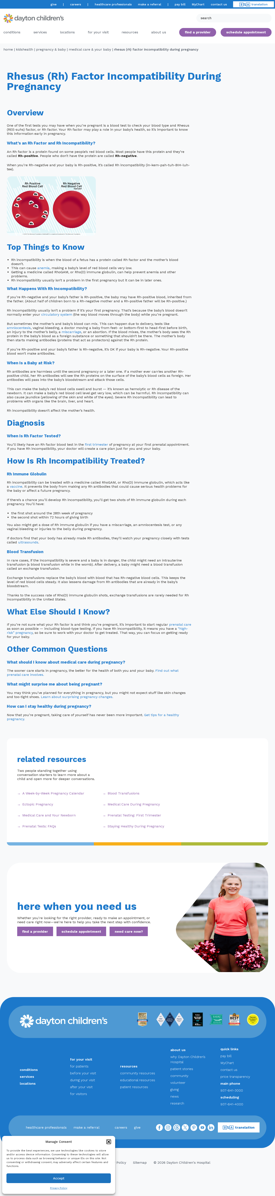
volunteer (177, 1083)
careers (75, 4)
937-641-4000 (231, 1104)
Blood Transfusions (123, 793)
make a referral (149, 4)
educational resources (137, 1080)
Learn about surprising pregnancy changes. (77, 697)
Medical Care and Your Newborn (49, 815)
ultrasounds (28, 542)
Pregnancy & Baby (51, 49)
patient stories (181, 1069)
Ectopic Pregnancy (37, 804)
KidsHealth (24, 49)
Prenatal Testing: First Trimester (134, 815)
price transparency (235, 1077)
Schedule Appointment (246, 32)
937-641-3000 (231, 1090)
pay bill (180, 4)
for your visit (98, 32)
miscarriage (71, 332)
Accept (58, 1178)
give (53, 4)
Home (8, 49)
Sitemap (140, 1162)
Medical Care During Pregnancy (134, 804)
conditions (11, 32)
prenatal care (180, 624)
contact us (219, 4)
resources (130, 32)
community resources (137, 1073)
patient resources (134, 1087)
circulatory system (56, 314)
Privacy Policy (58, 1188)
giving (174, 1089)
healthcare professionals (113, 4)
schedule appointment (81, 931)
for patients (79, 1066)
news (174, 1096)
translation (259, 4)
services (40, 32)
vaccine (16, 486)
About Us (158, 32)
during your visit (82, 1080)
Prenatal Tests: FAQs (39, 826)
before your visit (83, 1073)
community (179, 1076)
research (177, 1103)
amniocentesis (19, 328)
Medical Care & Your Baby (90, 49)
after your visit (81, 1087)
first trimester (96, 444)
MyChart (198, 4)
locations (67, 32)
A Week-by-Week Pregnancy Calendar (53, 793)
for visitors (78, 1094)
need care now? (129, 931)
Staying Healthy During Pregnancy (136, 826)
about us (178, 1050)
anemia (43, 268)
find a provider (198, 32)
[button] (109, 1142)
